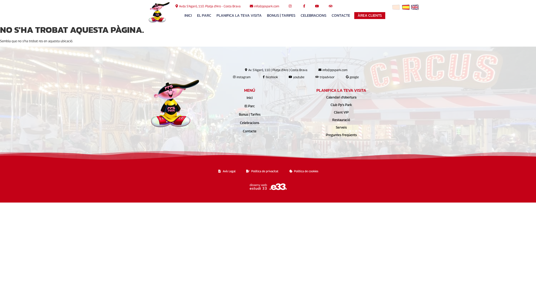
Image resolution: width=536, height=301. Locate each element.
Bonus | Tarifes (281, 15)
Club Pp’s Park (341, 105)
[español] (405, 8)
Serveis (341, 127)
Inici (188, 15)
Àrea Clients (370, 15)
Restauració (341, 120)
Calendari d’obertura (341, 97)
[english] (414, 8)
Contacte (341, 15)
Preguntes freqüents (341, 135)
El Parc (204, 15)
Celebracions (313, 15)
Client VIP (341, 112)
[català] (396, 8)
